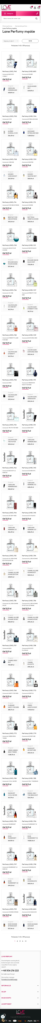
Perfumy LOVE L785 (29, 778)
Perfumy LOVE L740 (9, 71)
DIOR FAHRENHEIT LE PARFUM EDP (13, 883)
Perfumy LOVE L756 (29, 601)
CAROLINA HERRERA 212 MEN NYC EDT (32, 484)
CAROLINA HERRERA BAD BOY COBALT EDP (12, 91)
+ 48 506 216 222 (10, 970)
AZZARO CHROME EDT (12, 175)
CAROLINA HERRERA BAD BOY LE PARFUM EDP (13, 487)
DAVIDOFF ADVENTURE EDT (32, 750)
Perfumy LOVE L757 (9, 645)
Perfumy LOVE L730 (9, 380)
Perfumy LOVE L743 (29, 468)
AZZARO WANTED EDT (32, 175)
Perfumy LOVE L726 (9, 290)
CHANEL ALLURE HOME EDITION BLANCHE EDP (13, 574)
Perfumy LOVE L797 (9, 864)
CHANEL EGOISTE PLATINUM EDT (32, 664)
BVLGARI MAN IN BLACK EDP (33, 261)
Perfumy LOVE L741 (29, 425)
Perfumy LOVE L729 (29, 335)
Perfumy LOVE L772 (29, 690)
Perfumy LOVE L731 (29, 380)
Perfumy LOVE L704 (29, 116)
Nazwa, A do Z (11, 41)
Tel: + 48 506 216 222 (27, 13)
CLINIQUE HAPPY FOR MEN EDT (13, 707)
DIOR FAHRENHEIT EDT (12, 838)
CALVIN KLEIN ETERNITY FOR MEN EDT (32, 309)
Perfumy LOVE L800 (29, 909)
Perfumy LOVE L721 (29, 245)
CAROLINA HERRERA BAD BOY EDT (32, 441)
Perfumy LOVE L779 (29, 733)
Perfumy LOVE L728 (9, 335)
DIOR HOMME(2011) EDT (32, 881)
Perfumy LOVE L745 (29, 513)
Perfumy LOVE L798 (29, 864)
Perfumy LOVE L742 (9, 468)
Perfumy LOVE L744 (9, 513)
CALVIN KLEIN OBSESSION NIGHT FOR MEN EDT (33, 399)
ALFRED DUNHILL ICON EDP (13, 133)
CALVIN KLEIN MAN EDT (12, 396)
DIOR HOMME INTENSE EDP (12, 925)
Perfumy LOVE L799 (9, 909)
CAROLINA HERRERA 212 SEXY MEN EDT (13, 529)
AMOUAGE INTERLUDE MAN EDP (33, 133)
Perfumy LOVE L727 (29, 290)
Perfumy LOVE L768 (9, 690)
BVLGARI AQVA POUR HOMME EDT (13, 264)
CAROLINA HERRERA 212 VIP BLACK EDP (32, 529)
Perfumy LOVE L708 (9, 159)
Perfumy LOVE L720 (9, 245)
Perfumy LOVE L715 (29, 202)
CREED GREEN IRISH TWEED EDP (13, 752)
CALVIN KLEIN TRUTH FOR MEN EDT (12, 441)
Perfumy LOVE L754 (29, 556)
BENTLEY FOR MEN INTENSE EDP (12, 219)
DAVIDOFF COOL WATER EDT (12, 795)
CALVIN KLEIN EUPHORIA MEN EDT (33, 352)
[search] (36, 18)
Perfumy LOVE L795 (9, 821)
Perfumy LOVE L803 (29, 71)
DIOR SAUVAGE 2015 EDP (33, 925)
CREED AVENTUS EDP (32, 706)
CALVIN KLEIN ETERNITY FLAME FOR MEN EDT (13, 354)
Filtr (30, 41)
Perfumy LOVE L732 (9, 425)
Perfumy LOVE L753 (9, 556)
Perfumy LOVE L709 (29, 159)
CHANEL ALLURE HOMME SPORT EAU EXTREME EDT (33, 620)
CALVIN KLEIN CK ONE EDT (12, 306)
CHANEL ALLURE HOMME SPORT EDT (13, 619)
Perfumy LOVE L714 (9, 202)
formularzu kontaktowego (9, 979)
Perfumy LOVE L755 (9, 601)
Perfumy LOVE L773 (9, 733)
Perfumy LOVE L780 (9, 778)
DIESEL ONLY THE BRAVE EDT (33, 794)
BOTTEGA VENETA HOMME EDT (33, 219)
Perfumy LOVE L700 (9, 116)
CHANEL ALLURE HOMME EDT (33, 571)
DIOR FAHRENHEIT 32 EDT (33, 838)
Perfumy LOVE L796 (29, 821)
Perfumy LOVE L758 (29, 645)
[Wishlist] (31, 8)
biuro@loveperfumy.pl (7, 974)
